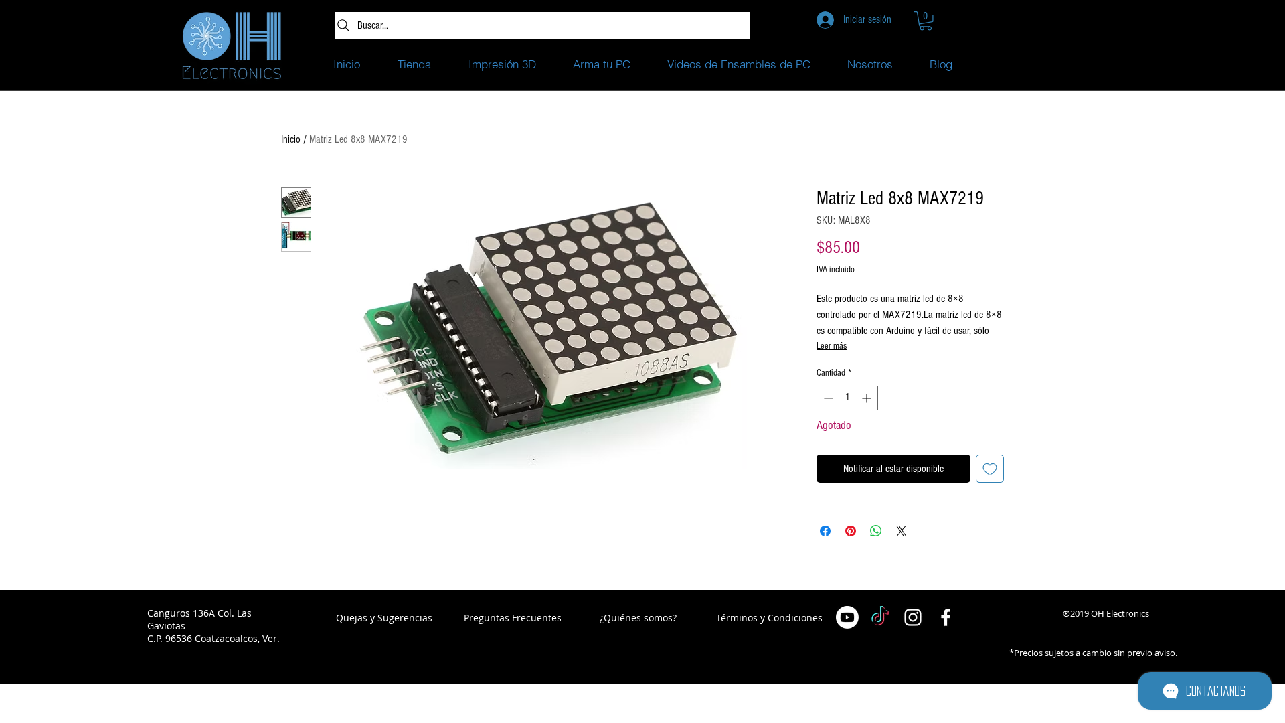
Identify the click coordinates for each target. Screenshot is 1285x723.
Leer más (832, 346)
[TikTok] (880, 617)
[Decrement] (827, 398)
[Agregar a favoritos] (990, 469)
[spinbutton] (847, 398)
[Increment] (867, 398)
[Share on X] (901, 531)
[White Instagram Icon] (913, 617)
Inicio (291, 139)
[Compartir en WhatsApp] (876, 531)
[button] (925, 21)
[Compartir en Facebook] (825, 531)
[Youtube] (847, 617)
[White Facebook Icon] (945, 617)
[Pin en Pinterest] (851, 531)
